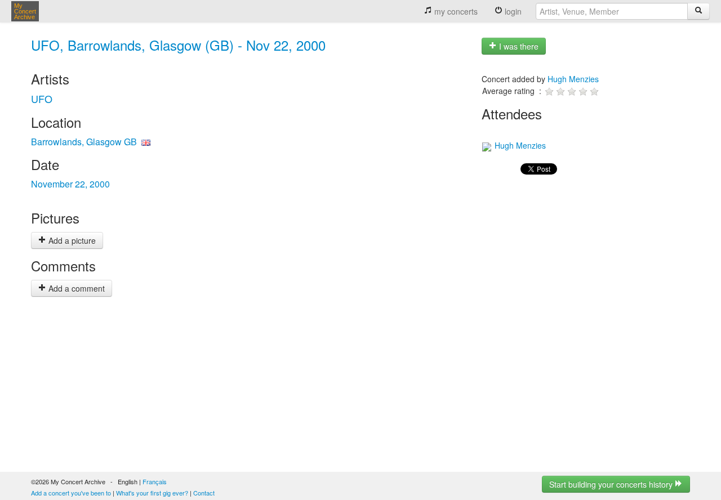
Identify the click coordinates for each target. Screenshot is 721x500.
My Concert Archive (25, 11)
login (512, 11)
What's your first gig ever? (152, 492)
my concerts (455, 11)
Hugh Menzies (573, 78)
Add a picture (71, 240)
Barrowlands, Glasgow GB (84, 141)
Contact (204, 492)
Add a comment (75, 288)
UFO (41, 98)
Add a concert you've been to (71, 492)
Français (155, 481)
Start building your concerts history (612, 484)
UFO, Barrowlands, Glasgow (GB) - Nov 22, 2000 (178, 45)
